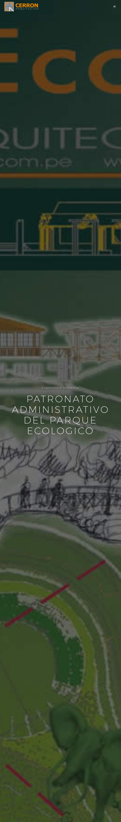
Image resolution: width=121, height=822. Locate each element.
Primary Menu (114, 6)
